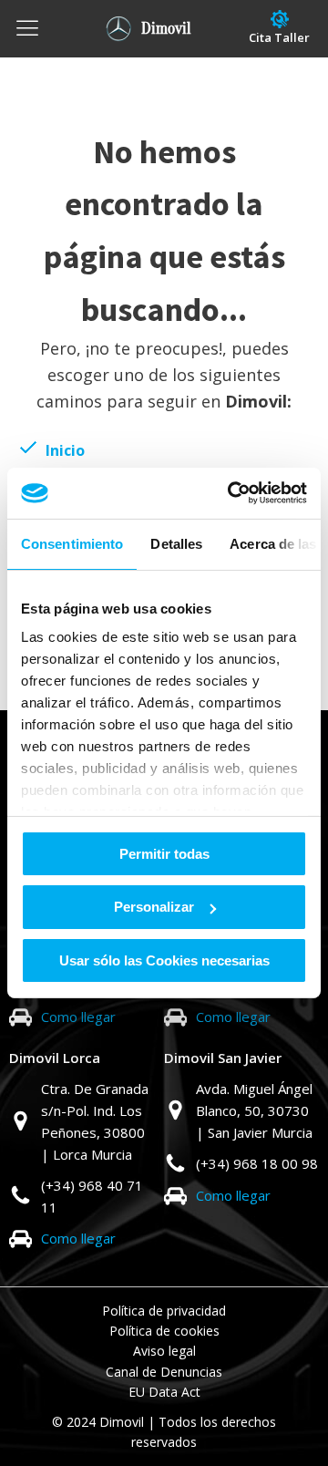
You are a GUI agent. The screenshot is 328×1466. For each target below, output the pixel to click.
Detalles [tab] (176, 543)
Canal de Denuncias (164, 1371)
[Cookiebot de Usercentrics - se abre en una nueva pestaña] (231, 493)
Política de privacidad (164, 1310)
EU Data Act (164, 1391)
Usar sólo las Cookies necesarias (164, 960)
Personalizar (154, 906)
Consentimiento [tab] (72, 543)
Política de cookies (164, 1330)
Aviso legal (164, 1350)
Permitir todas (164, 853)
